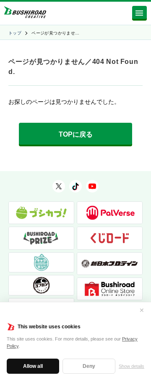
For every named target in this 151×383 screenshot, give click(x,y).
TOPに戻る (76, 134)
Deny (89, 366)
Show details (131, 366)
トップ (14, 33)
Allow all (33, 366)
